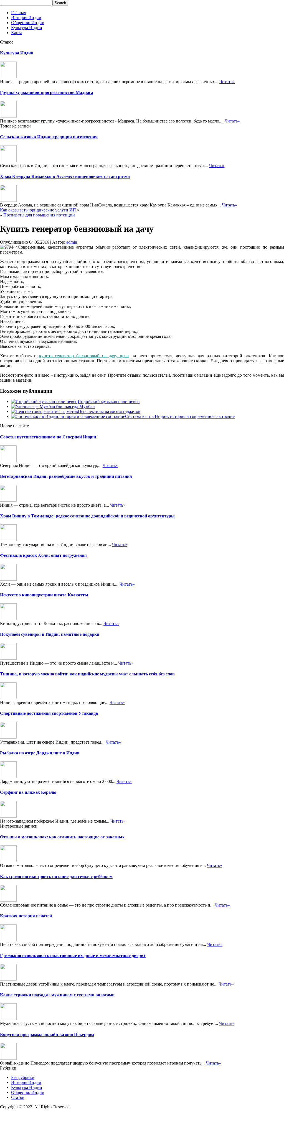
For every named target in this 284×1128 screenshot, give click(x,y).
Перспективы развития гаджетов (109, 411)
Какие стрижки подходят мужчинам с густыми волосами (57, 994)
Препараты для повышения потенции (39, 215)
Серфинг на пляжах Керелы (28, 792)
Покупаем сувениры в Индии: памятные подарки (49, 634)
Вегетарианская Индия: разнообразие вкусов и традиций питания (66, 476)
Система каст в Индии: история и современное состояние (180, 416)
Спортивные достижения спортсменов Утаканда (49, 713)
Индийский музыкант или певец (109, 401)
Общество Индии (27, 22)
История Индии (26, 17)
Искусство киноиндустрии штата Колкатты (44, 595)
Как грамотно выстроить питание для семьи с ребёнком (56, 876)
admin (71, 242)
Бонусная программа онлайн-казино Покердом (47, 1034)
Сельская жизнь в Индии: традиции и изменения (49, 136)
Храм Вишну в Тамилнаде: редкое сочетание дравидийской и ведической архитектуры (87, 516)
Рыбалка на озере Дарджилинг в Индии (39, 753)
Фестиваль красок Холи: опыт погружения (43, 555)
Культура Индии (26, 27)
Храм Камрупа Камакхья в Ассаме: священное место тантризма (65, 176)
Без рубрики (22, 1077)
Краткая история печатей (26, 915)
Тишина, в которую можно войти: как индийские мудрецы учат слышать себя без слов (87, 674)
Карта (16, 32)
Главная (18, 12)
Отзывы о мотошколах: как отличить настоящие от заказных (62, 836)
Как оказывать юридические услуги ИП (38, 210)
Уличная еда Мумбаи (75, 406)
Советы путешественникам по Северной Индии (48, 437)
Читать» (227, 81)
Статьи (17, 1097)
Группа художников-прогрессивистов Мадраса (46, 92)
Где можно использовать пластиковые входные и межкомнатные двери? (73, 955)
